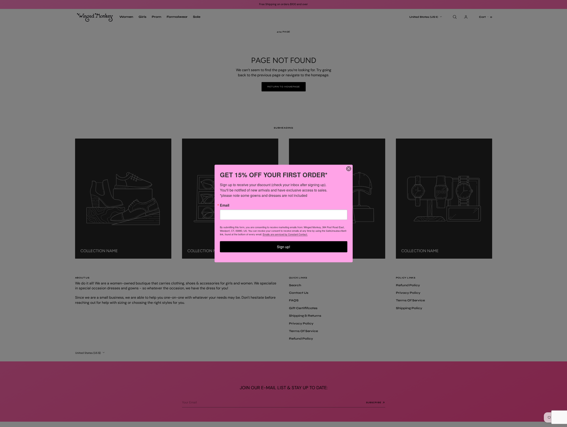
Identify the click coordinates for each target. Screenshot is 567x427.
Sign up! (283, 246)
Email (224, 205)
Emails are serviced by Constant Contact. (285, 234)
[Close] (348, 168)
